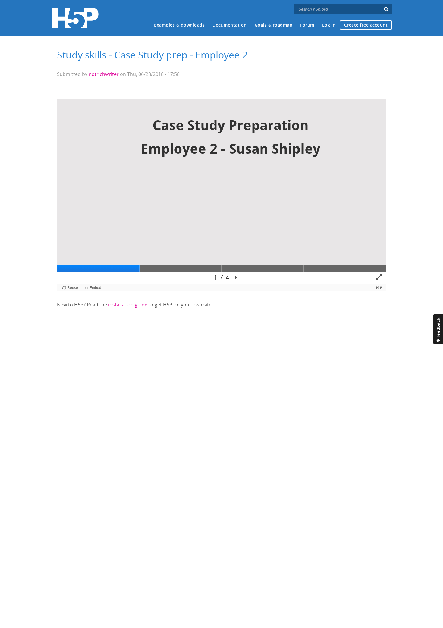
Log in (329, 25)
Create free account (366, 25)
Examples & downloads (179, 25)
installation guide (127, 304)
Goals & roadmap (274, 25)
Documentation (229, 25)
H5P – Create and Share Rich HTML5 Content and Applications (75, 18)
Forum (307, 25)
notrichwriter (104, 74)
